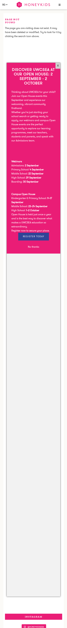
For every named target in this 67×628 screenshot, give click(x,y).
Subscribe (32, 620)
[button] (59, 5)
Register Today (33, 236)
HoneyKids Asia (33, 5)
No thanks (33, 247)
